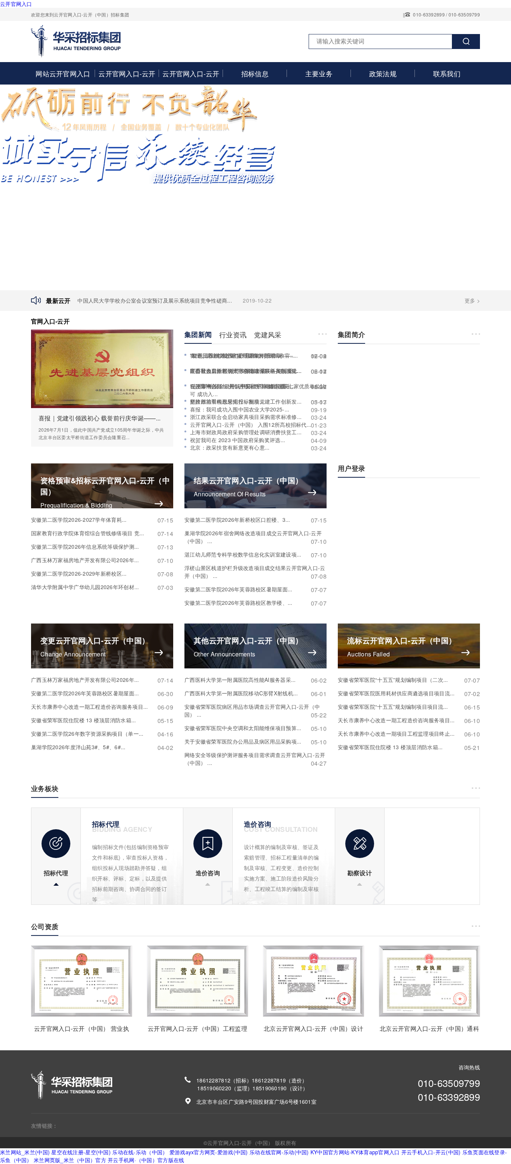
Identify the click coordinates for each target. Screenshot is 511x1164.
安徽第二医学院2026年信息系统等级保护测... (102, 547)
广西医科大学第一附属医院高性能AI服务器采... (255, 680)
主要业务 (319, 73)
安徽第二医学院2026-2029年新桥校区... (102, 574)
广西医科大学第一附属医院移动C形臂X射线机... (255, 693)
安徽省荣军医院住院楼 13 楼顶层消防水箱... (102, 720)
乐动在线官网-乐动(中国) (279, 1152)
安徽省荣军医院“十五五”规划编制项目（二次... (409, 680)
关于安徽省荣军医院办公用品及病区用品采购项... (255, 741)
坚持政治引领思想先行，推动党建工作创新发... (258, 401)
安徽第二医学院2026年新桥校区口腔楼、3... (255, 520)
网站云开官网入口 (63, 73)
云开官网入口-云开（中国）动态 (191, 84)
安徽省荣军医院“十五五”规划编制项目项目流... (409, 707)
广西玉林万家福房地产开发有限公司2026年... (102, 560)
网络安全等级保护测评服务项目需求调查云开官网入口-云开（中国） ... (255, 759)
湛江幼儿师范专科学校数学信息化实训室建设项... (255, 554)
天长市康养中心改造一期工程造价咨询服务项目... (102, 707)
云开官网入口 (16, 3)
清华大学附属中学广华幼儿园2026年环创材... (102, 587)
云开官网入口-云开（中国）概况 (127, 84)
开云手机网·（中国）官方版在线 (146, 1160)
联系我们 (446, 73)
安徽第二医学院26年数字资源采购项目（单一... (102, 734)
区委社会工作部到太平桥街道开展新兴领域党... (258, 371)
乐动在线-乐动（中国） (140, 1152)
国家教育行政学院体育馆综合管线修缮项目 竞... (102, 533)
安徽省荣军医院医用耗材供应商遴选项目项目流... (409, 693)
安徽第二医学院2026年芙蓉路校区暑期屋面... (255, 589)
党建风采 (267, 334)
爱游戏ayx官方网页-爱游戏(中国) (208, 1152)
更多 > (472, 300)
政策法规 (383, 73)
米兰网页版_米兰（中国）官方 (70, 1160)
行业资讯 (233, 334)
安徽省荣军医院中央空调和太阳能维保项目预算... (255, 728)
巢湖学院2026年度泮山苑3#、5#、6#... (102, 747)
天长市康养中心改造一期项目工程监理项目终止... (409, 734)
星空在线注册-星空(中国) (81, 1152)
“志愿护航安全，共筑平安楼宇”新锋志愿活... (258, 386)
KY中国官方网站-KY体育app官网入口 (355, 1152)
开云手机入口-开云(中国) (431, 1152)
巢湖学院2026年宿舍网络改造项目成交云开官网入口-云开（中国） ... (255, 537)
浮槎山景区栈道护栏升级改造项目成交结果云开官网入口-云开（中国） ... (255, 572)
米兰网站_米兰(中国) (25, 1152)
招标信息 (255, 73)
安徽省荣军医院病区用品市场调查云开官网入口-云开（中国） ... (255, 711)
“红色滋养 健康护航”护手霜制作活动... (258, 355)
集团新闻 (198, 334)
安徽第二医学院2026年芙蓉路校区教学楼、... (255, 603)
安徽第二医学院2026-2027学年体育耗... (102, 520)
